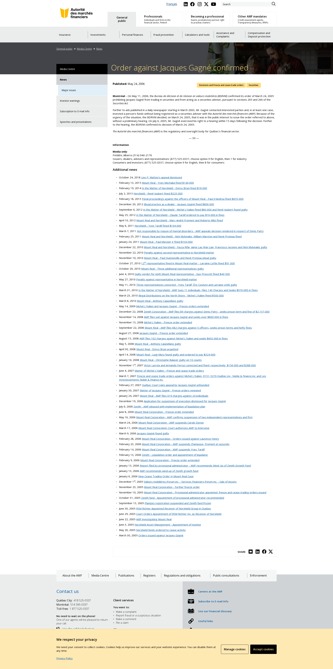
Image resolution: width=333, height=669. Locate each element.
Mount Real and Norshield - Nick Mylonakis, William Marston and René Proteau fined (192, 236)
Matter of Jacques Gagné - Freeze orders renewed (170, 390)
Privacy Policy (64, 658)
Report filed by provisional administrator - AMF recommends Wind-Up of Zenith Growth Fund (195, 465)
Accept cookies (263, 649)
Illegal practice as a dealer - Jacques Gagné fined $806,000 (179, 204)
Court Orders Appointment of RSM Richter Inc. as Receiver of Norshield (178, 514)
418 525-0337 (73, 600)
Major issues (69, 90)
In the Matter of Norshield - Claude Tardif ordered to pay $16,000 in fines (180, 215)
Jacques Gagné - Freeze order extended (163, 333)
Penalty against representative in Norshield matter (166, 279)
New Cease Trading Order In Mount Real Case (166, 476)
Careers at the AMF (210, 591)
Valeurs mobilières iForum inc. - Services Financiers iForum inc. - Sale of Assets (190, 481)
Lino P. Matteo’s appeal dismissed (161, 177)
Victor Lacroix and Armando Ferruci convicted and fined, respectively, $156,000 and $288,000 (200, 365)
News (99, 48)
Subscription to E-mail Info (74, 111)
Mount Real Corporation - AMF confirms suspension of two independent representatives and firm (194, 417)
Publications (126, 575)
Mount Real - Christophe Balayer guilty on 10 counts (171, 360)
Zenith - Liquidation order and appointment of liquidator (175, 455)
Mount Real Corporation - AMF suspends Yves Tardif (173, 449)
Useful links (205, 621)
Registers (149, 575)
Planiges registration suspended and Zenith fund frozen (178, 503)
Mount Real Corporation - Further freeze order (172, 487)
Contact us (67, 591)
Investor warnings (70, 100)
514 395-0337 (72, 604)
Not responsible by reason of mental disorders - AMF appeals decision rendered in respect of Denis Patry (200, 231)
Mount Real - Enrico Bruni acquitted (157, 349)
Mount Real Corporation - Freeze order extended (164, 412)
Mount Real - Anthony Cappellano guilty (160, 301)
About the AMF (72, 575)
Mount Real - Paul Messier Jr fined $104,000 (166, 241)
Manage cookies (235, 649)
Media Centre (84, 48)
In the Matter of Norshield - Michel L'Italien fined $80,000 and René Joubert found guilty (195, 209)
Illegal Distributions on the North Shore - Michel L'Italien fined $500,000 (181, 295)
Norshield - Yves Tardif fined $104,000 (158, 225)
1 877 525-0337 (72, 609)
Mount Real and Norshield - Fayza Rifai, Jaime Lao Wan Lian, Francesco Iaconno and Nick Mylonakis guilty (205, 247)
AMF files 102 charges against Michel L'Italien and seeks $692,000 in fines (183, 338)
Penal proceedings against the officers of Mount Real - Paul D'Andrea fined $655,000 (193, 199)
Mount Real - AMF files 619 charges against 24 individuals (174, 395)
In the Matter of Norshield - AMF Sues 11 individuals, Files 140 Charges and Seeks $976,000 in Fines (198, 290)
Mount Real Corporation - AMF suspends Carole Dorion (171, 422)
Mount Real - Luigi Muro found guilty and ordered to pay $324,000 (175, 354)
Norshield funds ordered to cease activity (161, 530)
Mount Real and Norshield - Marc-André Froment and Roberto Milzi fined (179, 220)
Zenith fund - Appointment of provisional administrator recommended (182, 497)
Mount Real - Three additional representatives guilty (172, 268)
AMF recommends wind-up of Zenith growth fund (169, 471)
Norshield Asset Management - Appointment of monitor (168, 524)
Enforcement (258, 575)
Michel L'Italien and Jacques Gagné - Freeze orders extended (172, 306)
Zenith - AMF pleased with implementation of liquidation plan (169, 406)
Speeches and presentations (76, 121)
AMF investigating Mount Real (154, 519)
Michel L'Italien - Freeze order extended (168, 322)
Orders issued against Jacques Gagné (160, 535)
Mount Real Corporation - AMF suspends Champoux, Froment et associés (185, 444)
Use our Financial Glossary (215, 611)
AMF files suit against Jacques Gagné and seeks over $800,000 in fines (186, 317)
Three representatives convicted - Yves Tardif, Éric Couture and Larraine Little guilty (186, 284)
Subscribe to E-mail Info (213, 601)
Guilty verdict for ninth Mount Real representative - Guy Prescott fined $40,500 (182, 274)
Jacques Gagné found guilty (153, 433)
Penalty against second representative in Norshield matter (179, 252)
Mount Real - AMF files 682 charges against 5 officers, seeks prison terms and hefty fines (198, 327)
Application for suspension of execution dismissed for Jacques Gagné (185, 401)
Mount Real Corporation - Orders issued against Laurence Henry (180, 438)
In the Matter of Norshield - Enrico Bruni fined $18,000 (174, 188)
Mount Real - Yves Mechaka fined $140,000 (168, 182)
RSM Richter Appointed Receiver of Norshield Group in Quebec (173, 508)
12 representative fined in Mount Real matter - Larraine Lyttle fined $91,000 (188, 263)
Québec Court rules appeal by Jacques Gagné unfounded (175, 385)
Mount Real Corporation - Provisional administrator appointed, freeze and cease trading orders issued (205, 492)
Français (171, 4)
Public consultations (226, 575)
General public (64, 48)
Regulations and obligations (182, 575)
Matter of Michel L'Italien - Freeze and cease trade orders (169, 370)
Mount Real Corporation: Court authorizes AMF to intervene (173, 428)
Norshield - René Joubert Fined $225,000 (158, 193)
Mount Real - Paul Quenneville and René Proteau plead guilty (180, 258)
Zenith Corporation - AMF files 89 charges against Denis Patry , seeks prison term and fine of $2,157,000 (207, 311)
